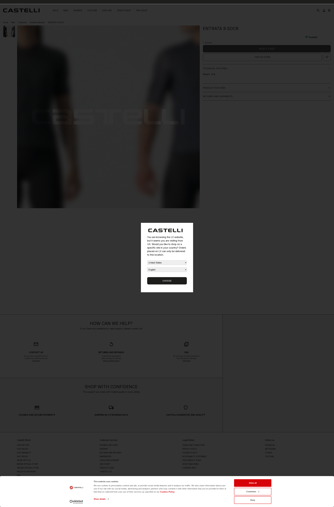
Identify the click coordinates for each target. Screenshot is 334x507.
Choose (167, 280)
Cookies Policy (167, 492)
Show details (100, 499)
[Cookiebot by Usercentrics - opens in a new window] (76, 502)
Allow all (253, 483)
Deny (252, 500)
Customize (251, 491)
